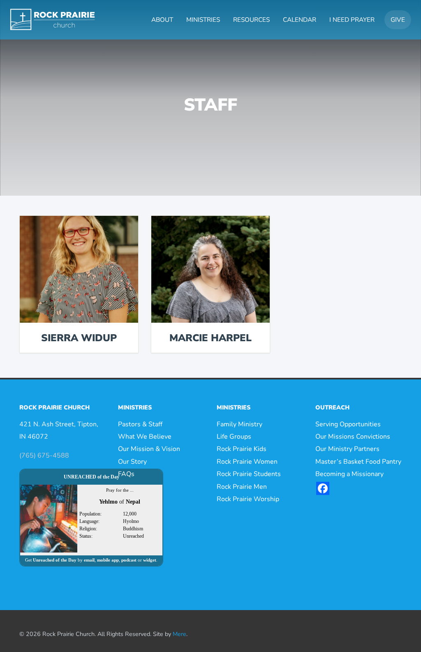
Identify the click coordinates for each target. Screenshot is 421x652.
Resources (251, 19)
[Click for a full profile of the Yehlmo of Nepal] (48, 518)
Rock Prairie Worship (248, 499)
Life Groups (234, 436)
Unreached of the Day (54, 559)
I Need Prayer (352, 19)
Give (398, 19)
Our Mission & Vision (149, 448)
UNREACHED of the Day (91, 477)
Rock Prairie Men (242, 486)
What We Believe (144, 436)
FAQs (126, 474)
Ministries (203, 19)
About (162, 19)
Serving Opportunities (348, 424)
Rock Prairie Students (249, 474)
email (89, 559)
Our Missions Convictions (352, 436)
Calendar (299, 19)
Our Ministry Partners (347, 448)
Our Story (132, 461)
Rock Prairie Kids (241, 448)
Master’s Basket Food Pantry (358, 461)
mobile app (108, 559)
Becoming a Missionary (349, 474)
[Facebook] (322, 488)
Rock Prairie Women (247, 461)
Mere (179, 634)
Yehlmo (108, 502)
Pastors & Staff (140, 424)
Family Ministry (239, 424)
